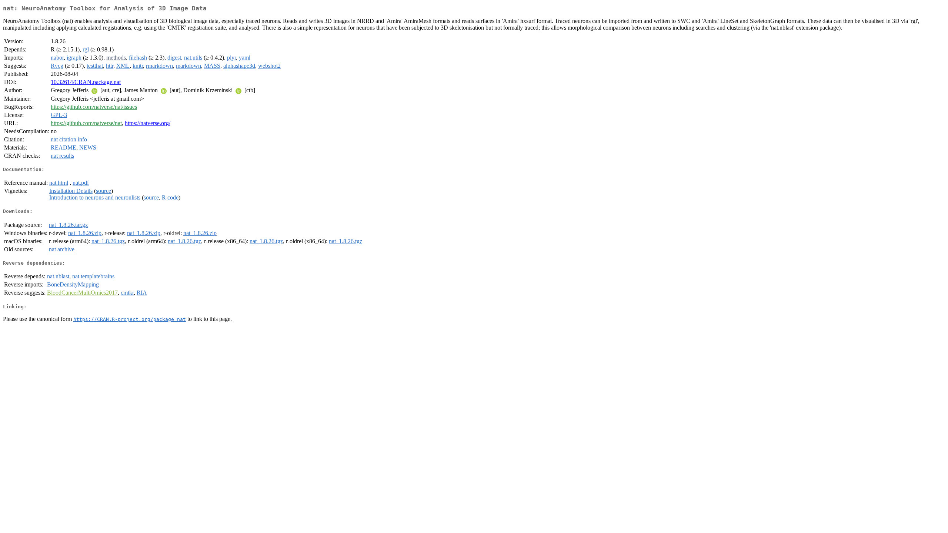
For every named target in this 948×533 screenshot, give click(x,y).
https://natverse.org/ (147, 123)
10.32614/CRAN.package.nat (86, 82)
